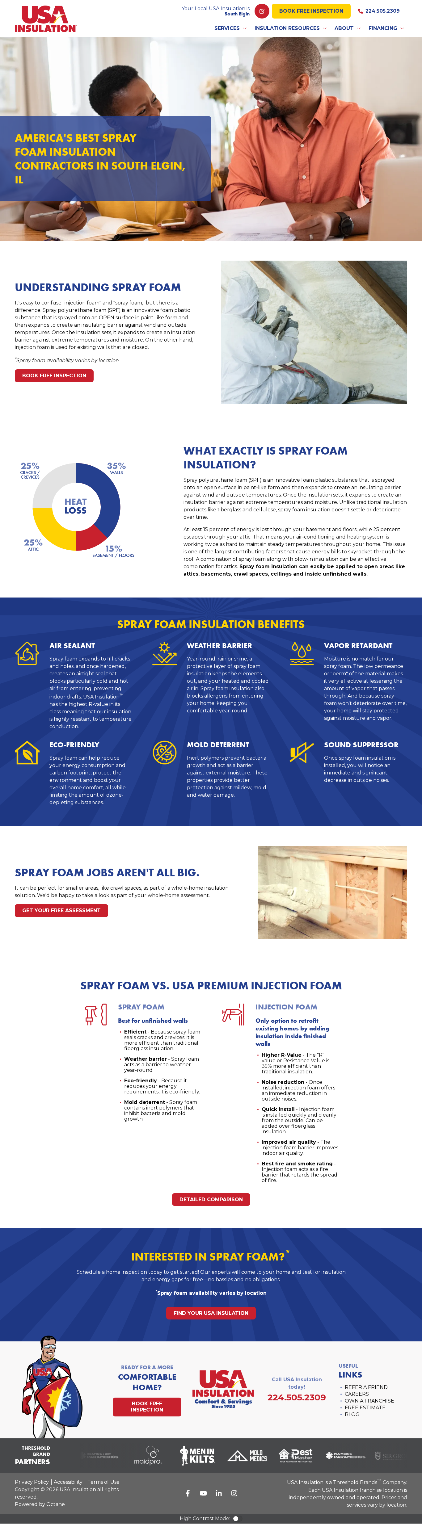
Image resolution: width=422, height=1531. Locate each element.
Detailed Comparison (211, 1199)
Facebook (188, 1493)
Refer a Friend (366, 1387)
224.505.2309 (382, 11)
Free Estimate (365, 1408)
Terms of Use (103, 1482)
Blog (352, 1414)
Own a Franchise (369, 1401)
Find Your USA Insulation (211, 1313)
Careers (357, 1394)
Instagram (234, 1493)
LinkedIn (218, 1493)
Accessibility (68, 1482)
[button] (231, 28)
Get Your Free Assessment (61, 910)
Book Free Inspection (311, 11)
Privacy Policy (32, 1482)
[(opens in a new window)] (90, 1455)
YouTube (203, 1493)
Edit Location (262, 11)
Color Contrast (238, 1519)
